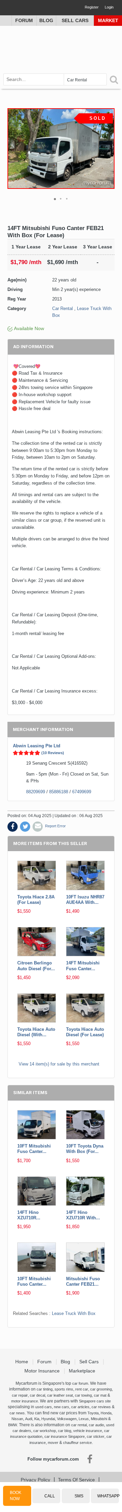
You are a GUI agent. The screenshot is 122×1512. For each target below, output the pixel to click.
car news (17, 1413)
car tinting (45, 1389)
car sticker (95, 1436)
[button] (108, 148)
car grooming (101, 1389)
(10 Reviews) (52, 753)
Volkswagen (67, 1419)
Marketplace (83, 1370)
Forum (24, 20)
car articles (80, 1407)
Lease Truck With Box (74, 1313)
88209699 (35, 791)
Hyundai (48, 1419)
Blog (46, 20)
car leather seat (60, 1395)
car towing (83, 1395)
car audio (96, 1425)
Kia (36, 1419)
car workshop (44, 1431)
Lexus (84, 1419)
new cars (61, 1407)
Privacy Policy (35, 1479)
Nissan (17, 1419)
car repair (20, 1395)
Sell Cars (75, 20)
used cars (43, 1407)
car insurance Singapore (64, 1436)
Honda (106, 1413)
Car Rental (62, 308)
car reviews (101, 1407)
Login (109, 7)
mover (53, 1443)
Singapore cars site (95, 1401)
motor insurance (24, 1401)
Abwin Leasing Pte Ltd (36, 745)
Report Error (55, 826)
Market (108, 20)
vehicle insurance (87, 1431)
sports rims (64, 1389)
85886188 (58, 791)
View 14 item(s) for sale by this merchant (59, 1064)
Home (22, 1361)
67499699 (81, 791)
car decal (37, 1395)
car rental (79, 1425)
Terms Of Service (76, 1479)
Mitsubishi (99, 1419)
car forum (80, 1383)
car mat (100, 1395)
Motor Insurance (42, 1370)
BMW (12, 1425)
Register (92, 7)
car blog (64, 1431)
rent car (81, 1389)
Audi (28, 1419)
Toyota (93, 1413)
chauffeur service (77, 1443)
